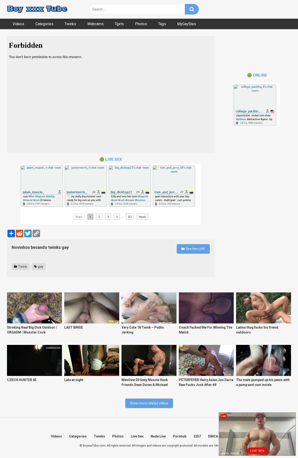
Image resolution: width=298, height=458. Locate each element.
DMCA (213, 436)
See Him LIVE (195, 249)
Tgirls (119, 24)
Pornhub (179, 436)
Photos (141, 24)
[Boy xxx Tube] (37, 9)
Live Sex (137, 436)
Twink (22, 266)
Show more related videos (149, 403)
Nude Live (158, 436)
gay (40, 266)
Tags (162, 24)
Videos (18, 24)
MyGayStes (186, 24)
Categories (44, 24)
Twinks (70, 24)
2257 (197, 436)
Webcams (95, 24)
